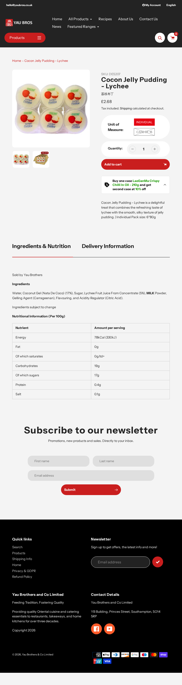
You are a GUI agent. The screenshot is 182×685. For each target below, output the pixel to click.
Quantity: (115, 148)
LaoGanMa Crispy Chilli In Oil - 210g (136, 183)
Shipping (126, 108)
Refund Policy (22, 577)
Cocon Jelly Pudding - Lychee (46, 61)
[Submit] (157, 561)
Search (17, 547)
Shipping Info (22, 559)
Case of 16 (144, 132)
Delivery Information (108, 246)
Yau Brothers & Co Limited (37, 654)
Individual (144, 122)
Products (18, 553)
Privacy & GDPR (24, 571)
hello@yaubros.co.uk (19, 5)
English (171, 5)
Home (16, 61)
